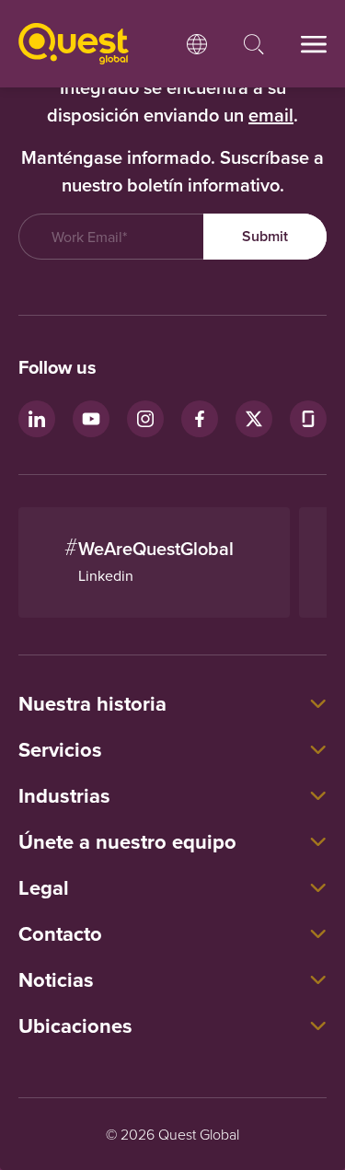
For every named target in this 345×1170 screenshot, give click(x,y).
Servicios (60, 749)
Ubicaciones (75, 1025)
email (270, 114)
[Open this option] (197, 44)
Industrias (64, 795)
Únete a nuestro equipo (127, 841)
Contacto (60, 933)
